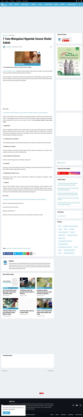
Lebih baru (4, 370)
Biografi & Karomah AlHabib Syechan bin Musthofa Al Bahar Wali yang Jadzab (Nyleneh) (25, 112)
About (7, 1)
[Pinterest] (27, 253)
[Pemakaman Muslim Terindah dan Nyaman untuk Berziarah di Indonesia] (44, 283)
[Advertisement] (41, 19)
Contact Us (12, 1)
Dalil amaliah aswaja (72, 235)
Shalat (60, 229)
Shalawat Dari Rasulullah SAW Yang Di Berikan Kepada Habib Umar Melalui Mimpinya (24, 199)
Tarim (60, 250)
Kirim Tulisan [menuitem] (71, 4)
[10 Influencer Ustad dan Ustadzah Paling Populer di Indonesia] (27, 283)
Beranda (5, 35)
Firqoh (65, 229)
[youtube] (81, 1)
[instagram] (78, 1)
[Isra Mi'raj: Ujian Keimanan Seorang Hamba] (27, 303)
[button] (76, 4)
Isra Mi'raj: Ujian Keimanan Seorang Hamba (27, 311)
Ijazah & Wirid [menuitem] (48, 4)
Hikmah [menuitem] (33, 4)
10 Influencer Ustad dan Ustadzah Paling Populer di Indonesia (27, 292)
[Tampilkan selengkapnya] (34, 253)
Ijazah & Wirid (62, 235)
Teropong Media (61, 216)
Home (2, 1)
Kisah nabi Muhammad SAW (65, 241)
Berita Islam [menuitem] (24, 4)
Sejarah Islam (62, 238)
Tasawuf (72, 232)
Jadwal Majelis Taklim (69, 253)
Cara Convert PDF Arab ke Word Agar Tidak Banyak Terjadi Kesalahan (10, 292)
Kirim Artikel (25, 1)
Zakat (60, 253)
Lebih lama (50, 370)
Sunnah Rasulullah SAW (69, 250)
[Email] (31, 253)
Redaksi (11, 261)
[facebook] (76, 1)
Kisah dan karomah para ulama (70, 226)
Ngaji (28, 248)
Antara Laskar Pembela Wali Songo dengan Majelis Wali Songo (44, 312)
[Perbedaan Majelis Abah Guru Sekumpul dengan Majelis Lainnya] (10, 303)
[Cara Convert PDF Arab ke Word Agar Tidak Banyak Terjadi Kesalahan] (10, 283)
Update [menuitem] (16, 4)
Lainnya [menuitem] (62, 4)
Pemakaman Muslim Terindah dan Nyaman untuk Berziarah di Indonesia (44, 292)
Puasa (75, 247)
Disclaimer (18, 1)
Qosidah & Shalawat (63, 232)
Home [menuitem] (10, 4)
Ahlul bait (71, 229)
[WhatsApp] (24, 253)
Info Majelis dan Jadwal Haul (65, 247)
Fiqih (60, 226)
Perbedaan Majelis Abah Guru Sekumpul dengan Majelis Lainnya (9, 312)
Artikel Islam (11, 35)
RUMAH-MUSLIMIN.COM (9, 71)
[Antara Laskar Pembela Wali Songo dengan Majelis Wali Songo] (44, 303)
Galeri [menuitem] (56, 4)
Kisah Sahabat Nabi (63, 244)
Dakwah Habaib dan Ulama (20, 248)
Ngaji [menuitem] (40, 4)
